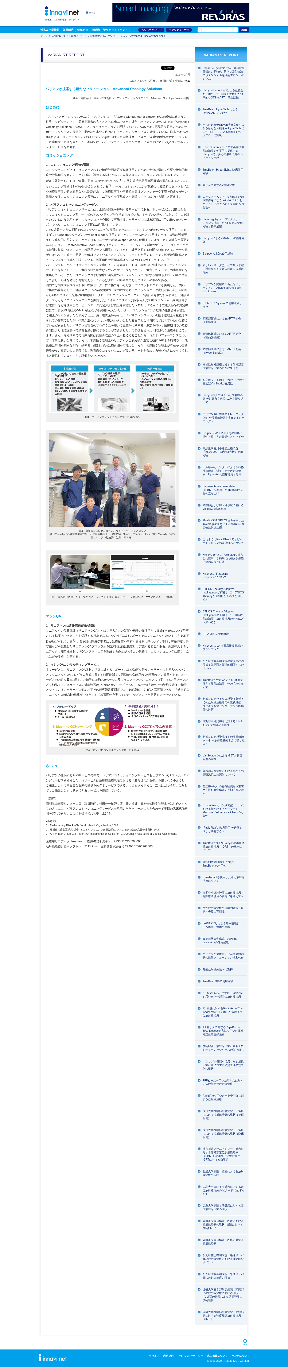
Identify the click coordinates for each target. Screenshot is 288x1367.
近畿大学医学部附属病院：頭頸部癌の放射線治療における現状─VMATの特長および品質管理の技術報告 (223, 1295)
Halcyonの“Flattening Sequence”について (215, 575)
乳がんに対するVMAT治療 (219, 185)
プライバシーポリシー (190, 1355)
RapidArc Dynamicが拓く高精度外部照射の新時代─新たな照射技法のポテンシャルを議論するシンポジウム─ (224, 73)
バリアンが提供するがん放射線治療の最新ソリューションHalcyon (223, 955)
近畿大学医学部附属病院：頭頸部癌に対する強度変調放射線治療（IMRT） (223, 1315)
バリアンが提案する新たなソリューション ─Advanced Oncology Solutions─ (223, 288)
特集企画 (82, 29)
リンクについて (240, 1355)
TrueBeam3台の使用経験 (218, 981)
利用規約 (168, 1355)
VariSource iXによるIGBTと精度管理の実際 (222, 757)
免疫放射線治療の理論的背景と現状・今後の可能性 (223, 909)
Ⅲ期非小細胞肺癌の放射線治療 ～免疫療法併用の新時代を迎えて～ (224, 894)
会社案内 (154, 1355)
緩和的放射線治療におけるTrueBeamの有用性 (219, 863)
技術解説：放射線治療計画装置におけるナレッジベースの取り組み (223, 1048)
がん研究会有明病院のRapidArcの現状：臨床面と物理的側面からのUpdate (223, 664)
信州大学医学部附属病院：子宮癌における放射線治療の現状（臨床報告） (223, 1133)
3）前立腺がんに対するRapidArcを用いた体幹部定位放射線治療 (223, 994)
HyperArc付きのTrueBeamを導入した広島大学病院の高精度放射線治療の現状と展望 (223, 558)
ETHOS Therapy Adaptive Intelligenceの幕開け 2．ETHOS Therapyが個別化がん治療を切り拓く (223, 594)
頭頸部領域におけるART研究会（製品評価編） (222, 335)
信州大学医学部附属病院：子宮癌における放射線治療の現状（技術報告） (223, 1115)
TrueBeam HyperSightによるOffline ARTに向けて (220, 111)
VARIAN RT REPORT (64, 36)
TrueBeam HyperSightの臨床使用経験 (223, 171)
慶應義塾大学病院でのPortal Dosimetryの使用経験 (220, 940)
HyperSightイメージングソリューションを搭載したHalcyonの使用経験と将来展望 (223, 223)
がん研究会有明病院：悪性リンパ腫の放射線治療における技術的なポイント (223, 1259)
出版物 (96, 29)
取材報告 (68, 29)
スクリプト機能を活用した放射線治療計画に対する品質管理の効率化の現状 (223, 1065)
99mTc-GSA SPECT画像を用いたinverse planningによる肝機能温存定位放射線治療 (223, 524)
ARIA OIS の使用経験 (216, 633)
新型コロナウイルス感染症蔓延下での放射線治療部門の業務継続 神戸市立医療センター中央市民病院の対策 (223, 704)
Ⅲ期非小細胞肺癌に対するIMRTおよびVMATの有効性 (222, 723)
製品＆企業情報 (49, 29)
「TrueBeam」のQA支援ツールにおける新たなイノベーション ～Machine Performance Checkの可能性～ (223, 811)
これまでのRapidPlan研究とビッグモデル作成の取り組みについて (223, 541)
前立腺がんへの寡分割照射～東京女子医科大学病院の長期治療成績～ (223, 790)
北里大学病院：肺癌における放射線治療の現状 (223, 1173)
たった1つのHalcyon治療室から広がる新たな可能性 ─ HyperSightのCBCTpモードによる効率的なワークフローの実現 (223, 130)
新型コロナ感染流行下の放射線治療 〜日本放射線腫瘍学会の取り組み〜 (224, 740)
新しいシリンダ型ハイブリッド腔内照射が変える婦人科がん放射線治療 (223, 269)
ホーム (92, 13)
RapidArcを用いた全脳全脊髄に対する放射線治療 (223, 1097)
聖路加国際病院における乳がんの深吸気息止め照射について (223, 772)
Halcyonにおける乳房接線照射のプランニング (223, 647)
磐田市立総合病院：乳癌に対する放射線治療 (223, 1241)
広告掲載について (217, 1355)
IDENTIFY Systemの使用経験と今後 (222, 305)
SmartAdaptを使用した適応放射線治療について (224, 879)
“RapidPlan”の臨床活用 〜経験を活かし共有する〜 (222, 829)
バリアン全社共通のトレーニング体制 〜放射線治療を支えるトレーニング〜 (224, 418)
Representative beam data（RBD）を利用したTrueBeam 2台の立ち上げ (222, 490)
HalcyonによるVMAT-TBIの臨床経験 (223, 240)
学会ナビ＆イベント (115, 29)
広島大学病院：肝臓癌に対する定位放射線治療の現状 (223, 1207)
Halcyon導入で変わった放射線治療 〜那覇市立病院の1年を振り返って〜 (223, 399)
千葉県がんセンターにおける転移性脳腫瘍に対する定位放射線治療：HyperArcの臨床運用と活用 (223, 471)
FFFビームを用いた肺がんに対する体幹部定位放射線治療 (223, 1082)
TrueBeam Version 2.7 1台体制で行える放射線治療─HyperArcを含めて (223, 683)
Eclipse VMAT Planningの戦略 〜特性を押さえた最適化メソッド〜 (223, 434)
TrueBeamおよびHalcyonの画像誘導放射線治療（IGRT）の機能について (223, 846)
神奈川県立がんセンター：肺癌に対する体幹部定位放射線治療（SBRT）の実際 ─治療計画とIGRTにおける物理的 (223, 1154)
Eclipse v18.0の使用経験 (218, 253)
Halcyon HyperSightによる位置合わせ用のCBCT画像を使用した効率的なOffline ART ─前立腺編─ (223, 94)
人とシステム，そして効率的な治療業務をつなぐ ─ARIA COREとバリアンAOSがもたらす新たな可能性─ (223, 202)
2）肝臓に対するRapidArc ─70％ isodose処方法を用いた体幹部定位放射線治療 (223, 1012)
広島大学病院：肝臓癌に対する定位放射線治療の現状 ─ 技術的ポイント (224, 1190)
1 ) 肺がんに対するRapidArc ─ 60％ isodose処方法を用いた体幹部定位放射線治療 (223, 1031)
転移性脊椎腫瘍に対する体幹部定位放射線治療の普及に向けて (223, 366)
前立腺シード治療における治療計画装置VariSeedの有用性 (223, 381)
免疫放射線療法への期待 (218, 969)
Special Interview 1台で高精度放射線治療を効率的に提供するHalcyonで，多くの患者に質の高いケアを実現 (223, 152)
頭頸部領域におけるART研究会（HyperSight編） (222, 351)
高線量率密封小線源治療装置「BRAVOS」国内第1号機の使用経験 (223, 452)
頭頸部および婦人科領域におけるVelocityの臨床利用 (223, 507)
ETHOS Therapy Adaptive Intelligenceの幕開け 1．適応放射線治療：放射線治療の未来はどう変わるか (223, 617)
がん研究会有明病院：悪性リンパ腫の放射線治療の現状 (223, 1276)
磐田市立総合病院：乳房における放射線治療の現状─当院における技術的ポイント (223, 1224)
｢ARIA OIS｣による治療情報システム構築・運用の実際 (222, 925)
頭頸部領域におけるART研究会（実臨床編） (222, 320)
